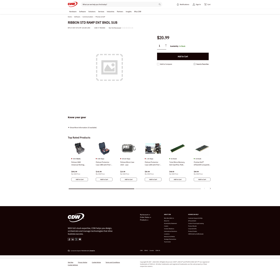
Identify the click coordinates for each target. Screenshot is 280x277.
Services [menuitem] (101, 11)
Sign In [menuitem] (198, 4)
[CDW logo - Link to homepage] (72, 4)
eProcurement (192, 221)
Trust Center (167, 242)
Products (143, 220)
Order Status (145, 217)
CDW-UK (157, 250)
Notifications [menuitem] (184, 4)
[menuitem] (178, 4)
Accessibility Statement (170, 223)
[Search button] (159, 4)
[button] (207, 4)
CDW (141, 250)
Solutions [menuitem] (91, 11)
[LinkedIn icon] (72, 239)
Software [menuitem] (82, 11)
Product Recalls (192, 226)
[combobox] (118, 4)
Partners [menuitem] (120, 11)
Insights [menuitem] (129, 11)
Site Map (70, 262)
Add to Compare (166, 64)
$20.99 (163, 37)
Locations (167, 234)
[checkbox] (158, 64)
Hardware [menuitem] (72, 11)
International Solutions (170, 231)
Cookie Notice (96, 262)
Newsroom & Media (169, 236)
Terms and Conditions (113, 262)
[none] (73, 11)
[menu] (183, 4)
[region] (140, 165)
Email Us (92, 250)
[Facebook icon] (69, 239)
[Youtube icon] (80, 239)
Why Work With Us (169, 218)
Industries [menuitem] (110, 11)
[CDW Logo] (72, 4)
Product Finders (192, 231)
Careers (166, 226)
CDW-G (146, 250)
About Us (166, 221)
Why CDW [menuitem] (137, 11)
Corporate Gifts (192, 228)
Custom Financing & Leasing (196, 223)
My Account (144, 214)
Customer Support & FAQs (195, 218)
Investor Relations (169, 228)
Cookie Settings (73, 265)
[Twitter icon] (76, 239)
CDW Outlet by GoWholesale (195, 234)
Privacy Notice (82, 262)
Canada (152, 250)
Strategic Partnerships (170, 239)
